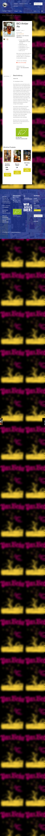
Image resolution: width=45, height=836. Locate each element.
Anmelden (36, 221)
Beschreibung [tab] (6, 76)
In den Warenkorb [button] (17, 172)
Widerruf (35, 208)
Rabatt (17, 68)
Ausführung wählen (7, 174)
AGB (30, 3)
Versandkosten (21, 33)
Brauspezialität (9, 15)
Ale (13, 15)
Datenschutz (36, 201)
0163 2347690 (5, 222)
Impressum (16, 3)
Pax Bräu (4, 11)
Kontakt (15, 11)
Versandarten (36, 205)
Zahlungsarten (37, 206)
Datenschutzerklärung (23, 3)
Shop (21, 11)
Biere (9, 11)
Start (5, 15)
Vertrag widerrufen (37, 210)
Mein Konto (16, 6)
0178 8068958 (5, 207)
